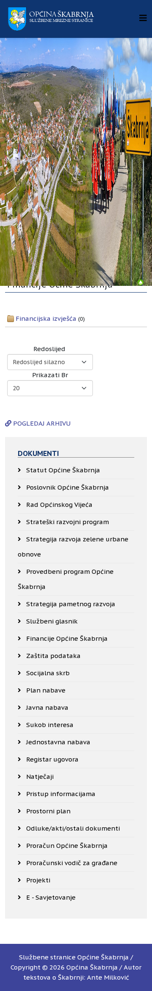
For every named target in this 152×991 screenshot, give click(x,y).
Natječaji (39, 777)
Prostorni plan (47, 811)
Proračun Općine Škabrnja (66, 846)
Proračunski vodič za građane (70, 863)
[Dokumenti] (140, 282)
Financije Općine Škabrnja (66, 638)
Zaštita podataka (52, 656)
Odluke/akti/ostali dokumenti (72, 828)
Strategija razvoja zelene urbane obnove (73, 546)
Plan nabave (44, 690)
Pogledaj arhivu (41, 423)
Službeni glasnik (51, 621)
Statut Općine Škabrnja (62, 470)
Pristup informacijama (59, 794)
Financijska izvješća (46, 318)
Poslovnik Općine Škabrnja (66, 487)
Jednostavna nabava (57, 742)
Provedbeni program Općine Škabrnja (66, 579)
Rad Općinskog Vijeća (58, 505)
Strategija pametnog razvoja (69, 604)
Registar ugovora (51, 759)
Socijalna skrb (47, 673)
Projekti (37, 880)
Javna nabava (46, 707)
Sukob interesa (48, 725)
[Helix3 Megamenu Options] (143, 18)
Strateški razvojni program (66, 522)
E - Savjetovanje (50, 897)
